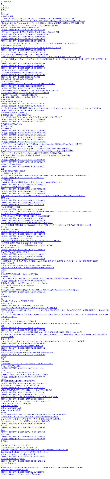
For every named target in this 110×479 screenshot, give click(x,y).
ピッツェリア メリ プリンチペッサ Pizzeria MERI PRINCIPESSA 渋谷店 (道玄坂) (31, 153)
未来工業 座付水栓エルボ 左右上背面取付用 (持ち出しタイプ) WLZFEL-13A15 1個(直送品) (35, 155)
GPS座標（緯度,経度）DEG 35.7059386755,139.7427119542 (23, 461)
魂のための (5, 14)
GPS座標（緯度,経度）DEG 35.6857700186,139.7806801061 (23, 281)
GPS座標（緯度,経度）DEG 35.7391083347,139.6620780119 (23, 236)
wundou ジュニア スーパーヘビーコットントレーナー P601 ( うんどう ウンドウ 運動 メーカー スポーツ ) (41, 57)
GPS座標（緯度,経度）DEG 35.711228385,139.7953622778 (22, 392)
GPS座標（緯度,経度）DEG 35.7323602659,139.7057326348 (23, 135)
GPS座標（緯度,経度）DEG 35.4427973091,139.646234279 (22, 399)
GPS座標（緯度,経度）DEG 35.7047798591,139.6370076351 (23, 394)
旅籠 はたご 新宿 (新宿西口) (11, 408)
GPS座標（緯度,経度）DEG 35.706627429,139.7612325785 (22, 472)
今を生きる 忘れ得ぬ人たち (11, 124)
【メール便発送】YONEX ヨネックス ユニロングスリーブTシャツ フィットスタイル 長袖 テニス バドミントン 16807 (46, 225)
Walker (3, 379)
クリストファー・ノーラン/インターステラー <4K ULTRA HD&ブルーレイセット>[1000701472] (37, 151)
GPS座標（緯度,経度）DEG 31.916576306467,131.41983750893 (24, 34)
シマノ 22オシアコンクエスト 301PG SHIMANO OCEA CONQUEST (27, 223)
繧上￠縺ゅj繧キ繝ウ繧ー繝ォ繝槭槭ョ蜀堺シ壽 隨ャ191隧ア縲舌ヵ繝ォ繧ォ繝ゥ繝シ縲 (34, 450)
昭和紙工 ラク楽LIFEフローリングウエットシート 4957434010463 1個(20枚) (29, 25)
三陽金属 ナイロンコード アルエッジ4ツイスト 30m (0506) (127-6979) (27, 364)
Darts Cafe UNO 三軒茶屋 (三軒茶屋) (14, 470)
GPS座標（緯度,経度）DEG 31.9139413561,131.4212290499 (23, 119)
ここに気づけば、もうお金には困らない (16, 115)
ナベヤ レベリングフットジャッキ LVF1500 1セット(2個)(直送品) (25, 265)
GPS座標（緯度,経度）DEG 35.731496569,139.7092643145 (22, 209)
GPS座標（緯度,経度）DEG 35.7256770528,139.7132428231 (23, 254)
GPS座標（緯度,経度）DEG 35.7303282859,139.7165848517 (23, 184)
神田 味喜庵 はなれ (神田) (10, 207)
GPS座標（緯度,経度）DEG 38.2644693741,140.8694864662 (23, 343)
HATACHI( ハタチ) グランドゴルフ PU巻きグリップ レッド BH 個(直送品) (29, 308)
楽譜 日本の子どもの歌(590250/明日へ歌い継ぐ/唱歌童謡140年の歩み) (27, 352)
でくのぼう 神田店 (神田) (10, 81)
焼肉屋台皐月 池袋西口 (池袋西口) (14, 113)
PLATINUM (5, 99)
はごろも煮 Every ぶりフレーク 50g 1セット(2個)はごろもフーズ (25, 401)
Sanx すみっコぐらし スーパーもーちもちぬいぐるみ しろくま (25, 452)
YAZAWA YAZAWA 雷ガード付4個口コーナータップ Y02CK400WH (26, 390)
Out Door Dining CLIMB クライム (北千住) (16, 238)
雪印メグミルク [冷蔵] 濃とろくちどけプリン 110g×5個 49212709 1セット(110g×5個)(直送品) (36, 149)
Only (2, 443)
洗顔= (3, 430)
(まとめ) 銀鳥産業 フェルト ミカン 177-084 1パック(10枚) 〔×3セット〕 (28, 84)
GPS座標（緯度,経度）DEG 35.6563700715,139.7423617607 (23, 432)
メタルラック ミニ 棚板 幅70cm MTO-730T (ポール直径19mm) (24, 54)
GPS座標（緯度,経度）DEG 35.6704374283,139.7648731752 (23, 330)
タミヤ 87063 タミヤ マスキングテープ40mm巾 (19, 321)
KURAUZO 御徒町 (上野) (10, 247)
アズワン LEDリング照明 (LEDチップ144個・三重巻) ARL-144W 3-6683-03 (29, 90)
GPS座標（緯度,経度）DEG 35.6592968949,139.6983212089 (23, 133)
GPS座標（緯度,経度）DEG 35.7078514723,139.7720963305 (23, 142)
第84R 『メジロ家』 (8, 263)
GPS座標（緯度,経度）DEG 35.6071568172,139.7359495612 (23, 348)
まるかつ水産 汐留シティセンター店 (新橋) (17, 285)
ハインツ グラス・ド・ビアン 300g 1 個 (16, 403)
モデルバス (5, 434)
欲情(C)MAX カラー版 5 (10, 229)
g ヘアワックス (6, 303)
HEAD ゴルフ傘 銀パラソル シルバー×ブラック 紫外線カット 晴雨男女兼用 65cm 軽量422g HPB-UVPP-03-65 (42, 23)
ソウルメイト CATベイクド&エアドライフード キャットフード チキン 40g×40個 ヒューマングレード (39, 43)
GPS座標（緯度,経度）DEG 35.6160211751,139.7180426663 (23, 131)
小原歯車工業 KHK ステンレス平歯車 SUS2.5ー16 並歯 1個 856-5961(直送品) (30, 417)
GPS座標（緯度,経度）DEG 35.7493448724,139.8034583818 (23, 220)
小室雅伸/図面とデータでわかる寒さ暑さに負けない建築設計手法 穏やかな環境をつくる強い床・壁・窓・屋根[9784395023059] (49, 261)
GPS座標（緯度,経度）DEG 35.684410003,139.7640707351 (22, 202)
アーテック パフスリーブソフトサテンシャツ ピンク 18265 (23, 52)
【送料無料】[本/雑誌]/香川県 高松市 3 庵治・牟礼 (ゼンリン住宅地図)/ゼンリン (31, 182)
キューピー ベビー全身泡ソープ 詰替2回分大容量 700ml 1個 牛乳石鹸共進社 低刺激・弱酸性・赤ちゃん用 (41, 332)
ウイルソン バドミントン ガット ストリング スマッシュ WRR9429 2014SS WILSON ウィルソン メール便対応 (42, 341)
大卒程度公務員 (7, 16)
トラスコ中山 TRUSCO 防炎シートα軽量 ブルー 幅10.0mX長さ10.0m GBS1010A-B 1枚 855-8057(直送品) (40, 323)
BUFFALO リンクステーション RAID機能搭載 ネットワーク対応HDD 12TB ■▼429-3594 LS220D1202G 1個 (42, 467)
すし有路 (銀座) (7, 180)
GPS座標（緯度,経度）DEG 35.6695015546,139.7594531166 (23, 355)
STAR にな (5, 198)
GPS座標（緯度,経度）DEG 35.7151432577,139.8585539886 (23, 193)
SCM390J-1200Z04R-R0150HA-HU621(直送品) (18, 381)
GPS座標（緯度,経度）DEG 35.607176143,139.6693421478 (22, 106)
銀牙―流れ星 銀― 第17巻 (11, 164)
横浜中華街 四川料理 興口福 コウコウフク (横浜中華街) (22, 243)
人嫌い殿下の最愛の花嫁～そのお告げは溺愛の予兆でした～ (24, 97)
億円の (3, 357)
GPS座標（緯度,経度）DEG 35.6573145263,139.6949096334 (23, 200)
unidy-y (3, 412)
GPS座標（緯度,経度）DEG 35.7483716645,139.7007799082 (23, 232)
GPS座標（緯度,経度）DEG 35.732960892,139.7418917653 (22, 137)
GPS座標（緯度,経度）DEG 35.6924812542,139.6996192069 (23, 292)
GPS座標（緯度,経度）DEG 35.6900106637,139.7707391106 (23, 427)
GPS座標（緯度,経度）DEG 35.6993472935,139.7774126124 (23, 436)
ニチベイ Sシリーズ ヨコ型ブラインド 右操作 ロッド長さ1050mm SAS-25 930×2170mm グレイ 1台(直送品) (41, 279)
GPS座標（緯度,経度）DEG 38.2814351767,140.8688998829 (23, 423)
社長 (2, 272)
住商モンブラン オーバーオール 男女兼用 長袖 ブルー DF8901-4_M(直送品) (29, 397)
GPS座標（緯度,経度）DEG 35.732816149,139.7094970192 (22, 256)
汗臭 (2, 359)
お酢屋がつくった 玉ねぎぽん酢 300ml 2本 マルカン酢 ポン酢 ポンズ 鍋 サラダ (31, 48)
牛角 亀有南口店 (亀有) (9, 406)
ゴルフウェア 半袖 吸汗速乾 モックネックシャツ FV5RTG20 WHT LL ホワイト (31, 241)
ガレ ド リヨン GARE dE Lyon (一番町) (15, 187)
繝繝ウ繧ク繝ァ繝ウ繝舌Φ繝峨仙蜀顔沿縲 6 (17, 79)
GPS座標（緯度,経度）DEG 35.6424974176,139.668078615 (22, 66)
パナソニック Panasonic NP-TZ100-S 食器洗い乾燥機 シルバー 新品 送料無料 (30, 32)
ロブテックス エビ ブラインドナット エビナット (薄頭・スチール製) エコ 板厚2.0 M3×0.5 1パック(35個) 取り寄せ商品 (46, 211)
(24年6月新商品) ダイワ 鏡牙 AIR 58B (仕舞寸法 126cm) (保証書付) (26, 216)
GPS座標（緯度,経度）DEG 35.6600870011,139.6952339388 (23, 63)
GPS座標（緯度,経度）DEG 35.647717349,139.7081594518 (22, 456)
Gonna (3, 370)
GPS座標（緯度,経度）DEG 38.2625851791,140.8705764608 (23, 30)
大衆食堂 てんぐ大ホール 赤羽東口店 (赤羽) (17, 301)
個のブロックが (7, 126)
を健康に (4, 441)
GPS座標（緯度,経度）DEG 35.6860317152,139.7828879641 (23, 122)
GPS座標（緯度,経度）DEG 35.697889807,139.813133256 (22, 368)
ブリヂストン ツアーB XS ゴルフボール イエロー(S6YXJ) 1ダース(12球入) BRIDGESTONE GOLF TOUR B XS (43, 21)
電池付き (4, 227)
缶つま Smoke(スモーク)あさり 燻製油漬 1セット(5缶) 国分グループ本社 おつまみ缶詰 (34, 414)
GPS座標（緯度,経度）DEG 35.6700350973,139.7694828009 (23, 160)
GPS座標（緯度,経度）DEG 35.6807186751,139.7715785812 (23, 191)
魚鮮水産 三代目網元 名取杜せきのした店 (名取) (19, 274)
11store (3, 270)
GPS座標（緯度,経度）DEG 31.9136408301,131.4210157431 (23, 146)
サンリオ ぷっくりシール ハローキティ (16, 445)
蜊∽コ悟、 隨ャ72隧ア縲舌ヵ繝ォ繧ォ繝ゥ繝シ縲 (20, 27)
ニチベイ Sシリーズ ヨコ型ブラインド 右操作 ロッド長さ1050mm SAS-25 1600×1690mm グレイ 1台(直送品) (41, 144)
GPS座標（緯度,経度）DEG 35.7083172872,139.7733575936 (23, 259)
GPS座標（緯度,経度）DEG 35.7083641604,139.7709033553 (23, 189)
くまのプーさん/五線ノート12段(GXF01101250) (19, 95)
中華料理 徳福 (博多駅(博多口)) (12, 45)
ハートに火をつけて (8, 463)
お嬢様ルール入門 (8, 276)
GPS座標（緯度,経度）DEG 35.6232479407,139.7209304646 (23, 68)
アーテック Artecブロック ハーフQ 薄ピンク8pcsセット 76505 (24, 375)
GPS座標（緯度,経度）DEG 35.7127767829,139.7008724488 (23, 439)
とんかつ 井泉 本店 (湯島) (10, 366)
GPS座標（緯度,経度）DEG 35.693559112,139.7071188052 (22, 305)
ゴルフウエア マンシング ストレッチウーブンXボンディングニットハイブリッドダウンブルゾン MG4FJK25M (43, 196)
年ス (2, 294)
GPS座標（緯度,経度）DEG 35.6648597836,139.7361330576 (23, 250)
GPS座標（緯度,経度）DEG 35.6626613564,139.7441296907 (23, 234)
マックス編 (5, 319)
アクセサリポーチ (8, 288)
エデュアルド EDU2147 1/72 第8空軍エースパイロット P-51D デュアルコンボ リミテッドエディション (40, 290)
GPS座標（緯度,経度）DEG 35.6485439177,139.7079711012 (23, 388)
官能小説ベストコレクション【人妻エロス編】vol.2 (20, 385)
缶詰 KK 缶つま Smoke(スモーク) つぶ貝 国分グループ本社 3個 (25, 93)
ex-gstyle (4, 425)
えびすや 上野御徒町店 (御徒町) (13, 459)
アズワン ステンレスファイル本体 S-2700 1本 (18, 454)
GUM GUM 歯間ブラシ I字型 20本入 (14, 70)
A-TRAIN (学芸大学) (8, 157)
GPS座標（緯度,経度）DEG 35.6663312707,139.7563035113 (23, 162)
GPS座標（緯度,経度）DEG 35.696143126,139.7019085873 (22, 166)
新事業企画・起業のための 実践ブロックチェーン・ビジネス (24, 283)
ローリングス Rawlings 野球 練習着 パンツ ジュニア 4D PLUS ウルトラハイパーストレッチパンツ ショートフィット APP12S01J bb (51, 108)
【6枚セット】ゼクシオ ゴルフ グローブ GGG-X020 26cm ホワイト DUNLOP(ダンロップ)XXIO (37, 18)
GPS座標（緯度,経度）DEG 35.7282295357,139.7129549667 (23, 41)
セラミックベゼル (8, 339)
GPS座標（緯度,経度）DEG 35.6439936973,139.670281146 (22, 205)
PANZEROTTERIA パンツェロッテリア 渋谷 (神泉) (20, 474)
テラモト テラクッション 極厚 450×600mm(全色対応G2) (22, 346)
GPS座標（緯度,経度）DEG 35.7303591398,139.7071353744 (23, 88)
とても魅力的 (6, 128)
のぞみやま (5, 361)
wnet (2, 326)
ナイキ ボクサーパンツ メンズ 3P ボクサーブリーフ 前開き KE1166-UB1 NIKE (31, 419)
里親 (2, 169)
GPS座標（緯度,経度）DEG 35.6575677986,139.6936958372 (23, 50)
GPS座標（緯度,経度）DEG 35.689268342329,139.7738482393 (24, 383)
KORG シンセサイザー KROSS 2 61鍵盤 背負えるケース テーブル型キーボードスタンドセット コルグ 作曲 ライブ (45, 175)
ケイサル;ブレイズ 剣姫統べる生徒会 (15, 252)
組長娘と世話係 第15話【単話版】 (14, 171)
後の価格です (6, 297)
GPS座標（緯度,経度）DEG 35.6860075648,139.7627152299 (23, 75)
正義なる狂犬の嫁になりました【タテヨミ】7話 (19, 447)
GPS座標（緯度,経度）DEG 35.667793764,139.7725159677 (22, 218)
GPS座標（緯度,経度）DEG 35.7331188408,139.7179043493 (23, 104)
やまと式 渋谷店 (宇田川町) (11, 101)
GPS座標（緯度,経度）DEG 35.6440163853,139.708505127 (22, 178)
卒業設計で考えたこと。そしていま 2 (15, 350)
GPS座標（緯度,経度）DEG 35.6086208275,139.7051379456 (23, 377)
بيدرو (2, 465)
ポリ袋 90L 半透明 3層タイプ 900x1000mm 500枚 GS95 (21, 72)
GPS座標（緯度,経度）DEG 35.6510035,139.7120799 (20, 77)
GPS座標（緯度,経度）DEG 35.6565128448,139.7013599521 (23, 39)
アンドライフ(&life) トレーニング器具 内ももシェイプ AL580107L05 (27, 245)
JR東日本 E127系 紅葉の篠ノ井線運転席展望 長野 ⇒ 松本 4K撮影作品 (27, 268)
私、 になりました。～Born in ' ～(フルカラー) (18, 372)
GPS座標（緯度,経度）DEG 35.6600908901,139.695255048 (22, 110)
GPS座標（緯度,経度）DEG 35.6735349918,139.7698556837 (23, 328)
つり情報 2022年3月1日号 (10, 173)
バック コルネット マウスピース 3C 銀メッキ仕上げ (21, 214)
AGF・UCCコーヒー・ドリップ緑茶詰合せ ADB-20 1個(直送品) (25, 421)
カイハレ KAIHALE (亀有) (11, 410)
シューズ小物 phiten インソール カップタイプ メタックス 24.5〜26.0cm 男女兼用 (31, 117)
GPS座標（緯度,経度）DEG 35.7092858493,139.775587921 (22, 140)
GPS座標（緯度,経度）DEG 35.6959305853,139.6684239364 (23, 36)
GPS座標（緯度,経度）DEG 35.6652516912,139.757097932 (22, 86)
